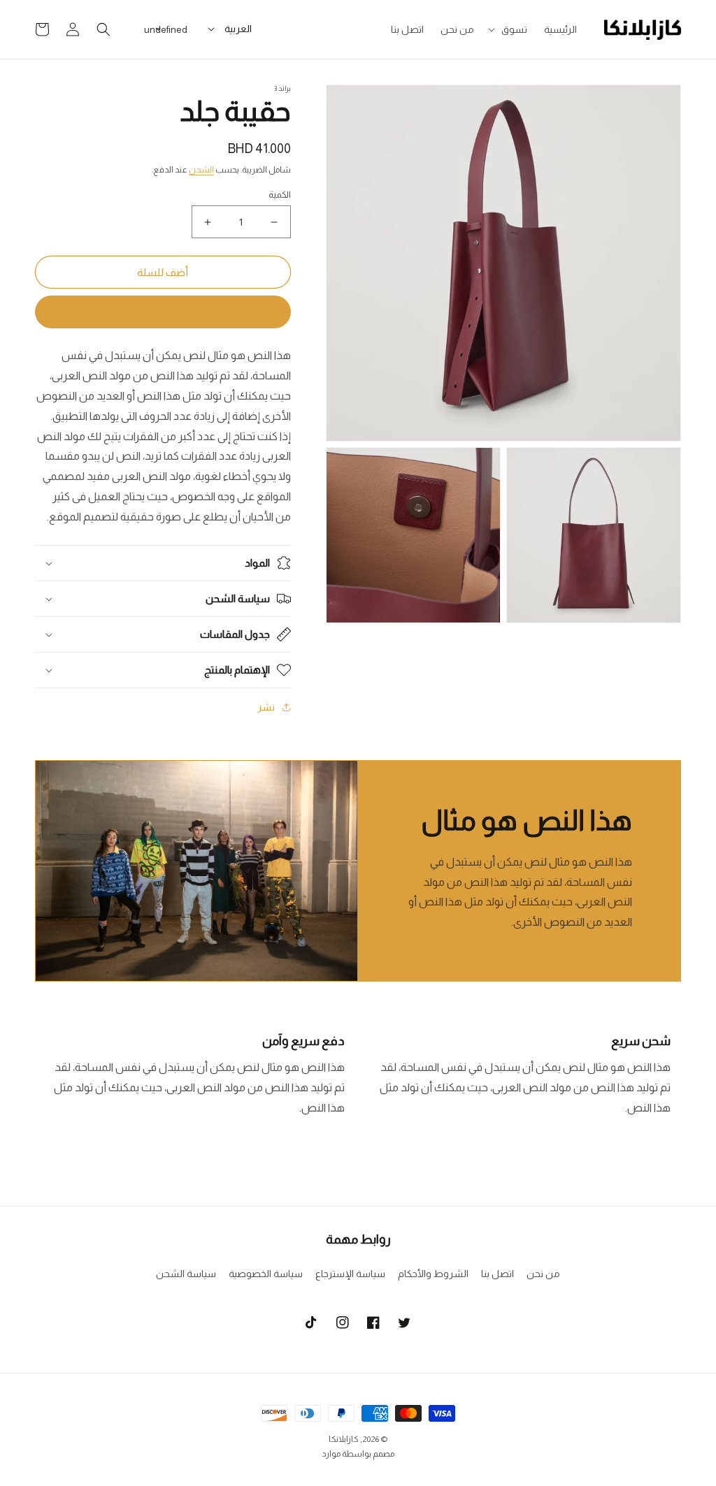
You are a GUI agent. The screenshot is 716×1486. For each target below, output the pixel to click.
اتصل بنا (497, 1273)
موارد (331, 1454)
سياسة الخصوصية (266, 1273)
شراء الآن (163, 312)
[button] (509, 29)
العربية (238, 28)
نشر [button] (266, 707)
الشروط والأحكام (433, 1273)
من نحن (543, 1273)
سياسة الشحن (186, 1273)
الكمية (279, 194)
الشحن (201, 170)
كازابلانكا (344, 1439)
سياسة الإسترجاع (350, 1273)
